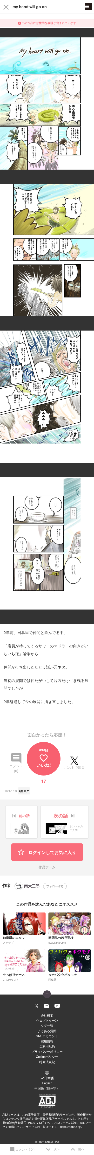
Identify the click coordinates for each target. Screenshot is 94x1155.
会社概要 (47, 1015)
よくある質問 (47, 1031)
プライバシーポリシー (47, 1051)
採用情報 (47, 1041)
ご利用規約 (47, 1046)
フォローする (55, 886)
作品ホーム (47, 867)
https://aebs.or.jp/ (71, 1127)
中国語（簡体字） (47, 1088)
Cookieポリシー (47, 1056)
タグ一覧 (47, 1025)
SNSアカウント (47, 1036)
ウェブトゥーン (47, 1020)
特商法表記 (47, 1062)
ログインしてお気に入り (51, 852)
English (47, 1083)
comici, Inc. (52, 1142)
